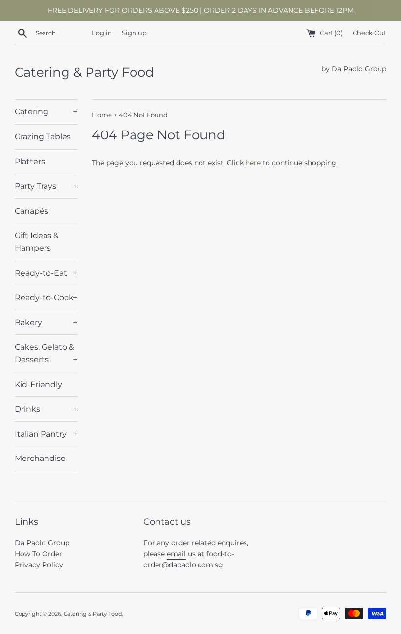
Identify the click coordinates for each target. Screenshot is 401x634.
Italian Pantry (46, 433)
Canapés (31, 211)
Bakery (46, 322)
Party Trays (46, 186)
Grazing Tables (43, 136)
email (176, 553)
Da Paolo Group (42, 542)
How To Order (38, 553)
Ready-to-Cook (46, 297)
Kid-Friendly (38, 384)
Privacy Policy (39, 564)
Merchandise (40, 458)
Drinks (46, 409)
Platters (30, 161)
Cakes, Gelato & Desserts (46, 353)
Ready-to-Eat (46, 273)
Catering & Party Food (84, 72)
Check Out (369, 33)
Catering (46, 111)
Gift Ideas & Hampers (37, 242)
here (253, 162)
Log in (102, 33)
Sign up (134, 33)
